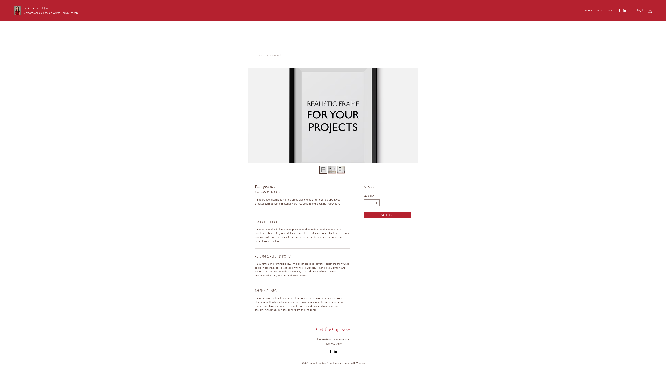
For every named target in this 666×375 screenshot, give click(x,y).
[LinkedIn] (624, 10)
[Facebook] (619, 10)
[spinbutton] (371, 203)
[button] (650, 10)
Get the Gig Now (36, 8)
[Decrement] (366, 203)
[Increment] (376, 203)
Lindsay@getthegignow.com (333, 338)
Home (258, 55)
